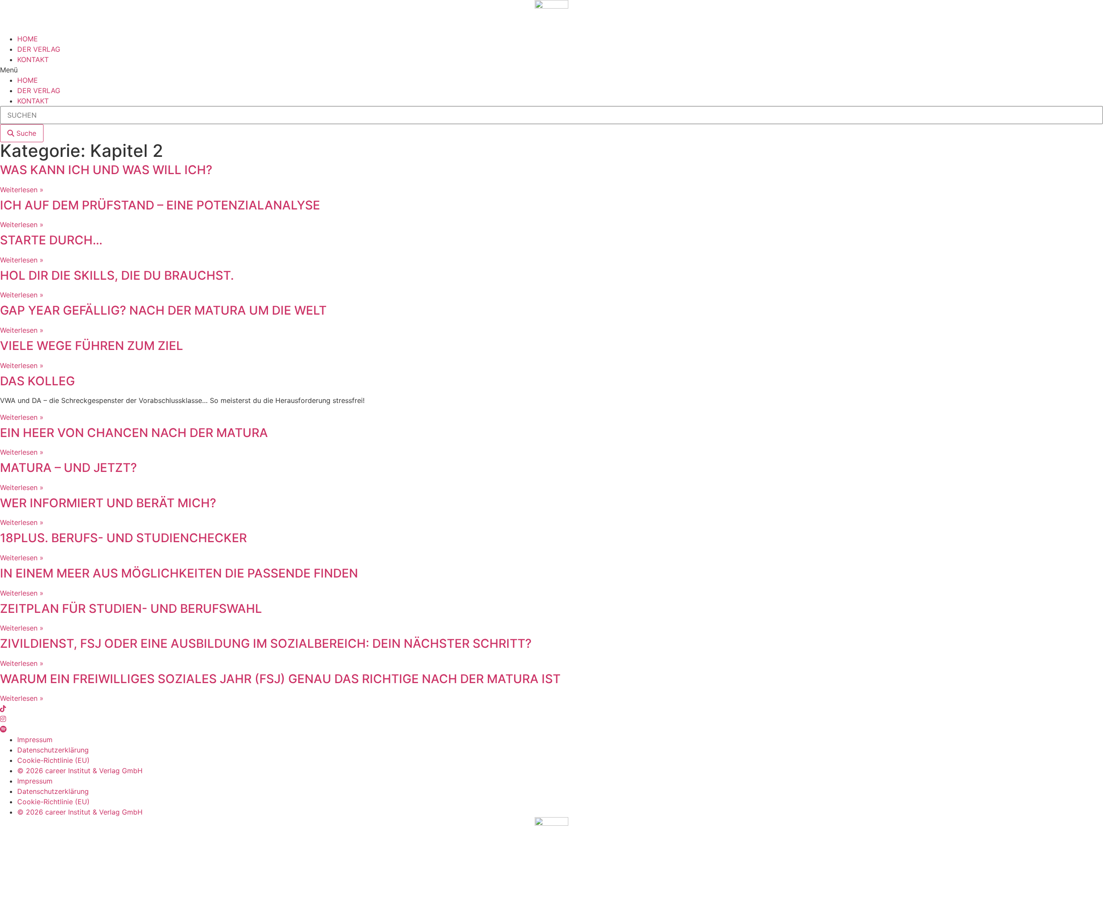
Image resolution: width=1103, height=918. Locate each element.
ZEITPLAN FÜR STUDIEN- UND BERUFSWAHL (131, 608)
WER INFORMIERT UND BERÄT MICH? (108, 503)
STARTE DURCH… (51, 240)
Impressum (35, 739)
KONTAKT (33, 59)
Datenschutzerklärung (53, 750)
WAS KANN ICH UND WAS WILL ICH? (106, 169)
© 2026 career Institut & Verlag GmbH (80, 770)
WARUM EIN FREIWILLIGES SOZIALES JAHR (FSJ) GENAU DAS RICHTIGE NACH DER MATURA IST (280, 678)
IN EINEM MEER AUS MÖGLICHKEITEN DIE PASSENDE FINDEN (179, 573)
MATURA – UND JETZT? (68, 467)
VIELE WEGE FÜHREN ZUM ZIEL (91, 345)
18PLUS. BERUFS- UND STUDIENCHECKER (123, 538)
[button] (551, 70)
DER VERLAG (38, 49)
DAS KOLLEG (37, 381)
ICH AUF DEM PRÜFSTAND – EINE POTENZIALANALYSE (160, 205)
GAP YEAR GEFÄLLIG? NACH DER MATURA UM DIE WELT (163, 310)
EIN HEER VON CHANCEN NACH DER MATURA (134, 432)
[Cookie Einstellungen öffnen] (64, 913)
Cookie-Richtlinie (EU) (53, 760)
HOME (27, 38)
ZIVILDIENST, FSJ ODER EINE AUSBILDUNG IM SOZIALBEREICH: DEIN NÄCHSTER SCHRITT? (266, 643)
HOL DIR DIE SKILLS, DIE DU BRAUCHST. (117, 275)
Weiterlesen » (22, 189)
